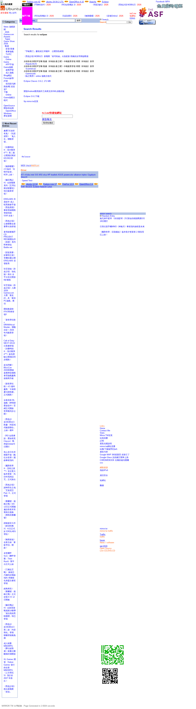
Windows (8, 113)
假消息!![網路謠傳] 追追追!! (9, 86)
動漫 (7, 46)
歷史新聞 (8, 116)
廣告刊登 (104, 452)
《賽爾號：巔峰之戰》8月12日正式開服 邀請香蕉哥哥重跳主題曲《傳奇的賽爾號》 (10, 509)
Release (26, 157)
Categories (9, 22)
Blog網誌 (8, 75)
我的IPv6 (104, 470)
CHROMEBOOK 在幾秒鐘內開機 (114, 460)
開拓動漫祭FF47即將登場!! (9, 312)
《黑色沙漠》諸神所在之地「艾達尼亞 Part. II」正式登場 (10, 490)
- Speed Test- (27, 180)
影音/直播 (9, 49)
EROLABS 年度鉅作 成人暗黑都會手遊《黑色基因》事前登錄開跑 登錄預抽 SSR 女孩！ (10, 207)
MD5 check (26, 166)
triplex (84, 175)
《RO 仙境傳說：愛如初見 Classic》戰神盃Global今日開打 (10, 441)
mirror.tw (103, 528)
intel (32, 175)
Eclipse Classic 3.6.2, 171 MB (37, 81)
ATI (22, 175)
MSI (41, 175)
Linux (49, 186)
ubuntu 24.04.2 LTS (55, 2)
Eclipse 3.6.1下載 (31, 96)
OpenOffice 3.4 (86, 184)
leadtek (54, 175)
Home (102, 428)
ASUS (60, 175)
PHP (23, 186)
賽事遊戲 (9, 51)
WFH (167, 1)
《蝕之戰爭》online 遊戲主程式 (37, 76)
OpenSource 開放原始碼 (9, 105)
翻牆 (102, 485)
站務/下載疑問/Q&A (108, 449)
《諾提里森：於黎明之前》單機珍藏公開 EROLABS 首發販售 (10, 258)
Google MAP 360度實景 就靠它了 (115, 454)
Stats (102, 433)
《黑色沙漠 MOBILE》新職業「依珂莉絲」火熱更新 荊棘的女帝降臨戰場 (56, 56)
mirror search (105, 213)
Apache (92, 2)
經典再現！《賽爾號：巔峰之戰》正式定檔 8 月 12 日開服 (10, 594)
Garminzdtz (31, 73)
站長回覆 (104, 438)
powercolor (68, 175)
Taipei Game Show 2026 (9, 41)
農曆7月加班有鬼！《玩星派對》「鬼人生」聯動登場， (10, 136)
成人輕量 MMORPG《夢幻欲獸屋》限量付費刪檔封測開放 (10, 648)
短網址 (103, 480)
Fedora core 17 (50, 184)
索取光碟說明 (106, 443)
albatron (77, 175)
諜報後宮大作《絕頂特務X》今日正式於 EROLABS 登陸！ (10, 528)
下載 (6, 92)
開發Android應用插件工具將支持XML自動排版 (44, 91)
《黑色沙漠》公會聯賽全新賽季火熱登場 (10, 224)
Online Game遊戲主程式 (9, 97)
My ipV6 (12, 13)
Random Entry (108, 216)
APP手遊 (9, 64)
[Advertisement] (59, 45)
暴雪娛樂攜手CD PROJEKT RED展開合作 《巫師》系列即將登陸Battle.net (11, 239)
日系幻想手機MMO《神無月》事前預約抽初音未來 (122, 226)
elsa (45, 175)
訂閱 (102, 441)
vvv (101, 463)
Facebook (160, 1)
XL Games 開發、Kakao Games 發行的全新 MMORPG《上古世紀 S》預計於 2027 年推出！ (10, 670)
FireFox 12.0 (68, 184)
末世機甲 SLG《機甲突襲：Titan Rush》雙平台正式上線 (10, 558)
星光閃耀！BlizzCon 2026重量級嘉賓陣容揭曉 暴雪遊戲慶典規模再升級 (11, 371)
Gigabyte (92, 175)
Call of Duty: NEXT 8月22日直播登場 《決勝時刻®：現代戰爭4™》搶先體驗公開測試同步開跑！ (10, 350)
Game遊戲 (8, 67)
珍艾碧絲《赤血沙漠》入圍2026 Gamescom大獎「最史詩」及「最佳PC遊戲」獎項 (10, 294)
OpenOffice (10, 111)
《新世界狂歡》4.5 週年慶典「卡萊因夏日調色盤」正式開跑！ (10, 389)
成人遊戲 (9, 73)
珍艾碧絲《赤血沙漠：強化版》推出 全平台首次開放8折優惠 (10, 274)
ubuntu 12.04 (32, 184)
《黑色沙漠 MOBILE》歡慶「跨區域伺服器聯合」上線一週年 (10, 424)
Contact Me (105, 430)
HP (48, 175)
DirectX (24, 177)
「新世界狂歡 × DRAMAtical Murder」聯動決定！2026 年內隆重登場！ (10, 328)
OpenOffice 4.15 (76, 2)
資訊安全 (104, 475)
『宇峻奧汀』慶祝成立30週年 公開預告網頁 (44, 51)
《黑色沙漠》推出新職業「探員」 (10, 689)
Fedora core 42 (33, 2)
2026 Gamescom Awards (9, 34)
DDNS (132, 18)
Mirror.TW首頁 (106, 435)
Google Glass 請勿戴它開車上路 (114, 457)
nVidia (27, 175)
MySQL (29, 186)
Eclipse (105, 2)
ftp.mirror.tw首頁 (31, 101)
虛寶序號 (9, 70)
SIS (36, 175)
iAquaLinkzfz (31, 64)
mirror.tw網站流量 (107, 446)
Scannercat (31, 69)
